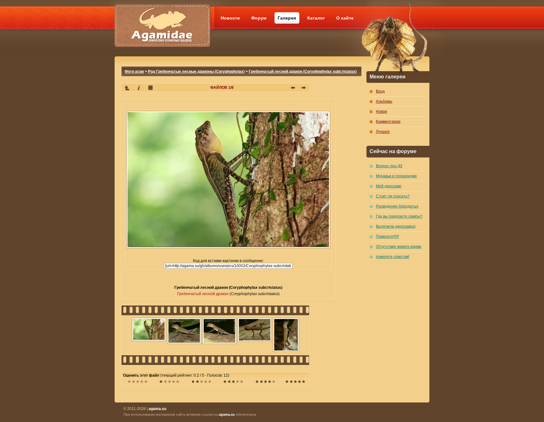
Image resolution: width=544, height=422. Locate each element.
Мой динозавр (388, 186)
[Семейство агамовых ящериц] (162, 18)
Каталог (316, 17)
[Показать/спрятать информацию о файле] (138, 87)
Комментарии (388, 121)
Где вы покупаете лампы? (399, 216)
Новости (230, 17)
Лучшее (383, 131)
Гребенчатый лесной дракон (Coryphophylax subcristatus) (303, 71)
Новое (381, 111)
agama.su (227, 414)
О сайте (345, 17)
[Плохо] (169, 382)
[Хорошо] (233, 382)
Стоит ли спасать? (393, 196)
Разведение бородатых (397, 206)
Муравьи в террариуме (396, 176)
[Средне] (201, 382)
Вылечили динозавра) (396, 226)
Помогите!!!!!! (387, 236)
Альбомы (384, 101)
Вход (380, 91)
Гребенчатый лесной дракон (203, 294)
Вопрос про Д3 (389, 166)
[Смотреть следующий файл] (303, 87)
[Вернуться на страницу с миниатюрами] (127, 87)
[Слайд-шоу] (150, 87)
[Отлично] (265, 382)
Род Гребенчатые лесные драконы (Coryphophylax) (196, 71)
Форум (258, 17)
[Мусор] (137, 382)
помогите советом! (392, 256)
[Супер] (295, 382)
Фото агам (134, 71)
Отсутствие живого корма (398, 246)
